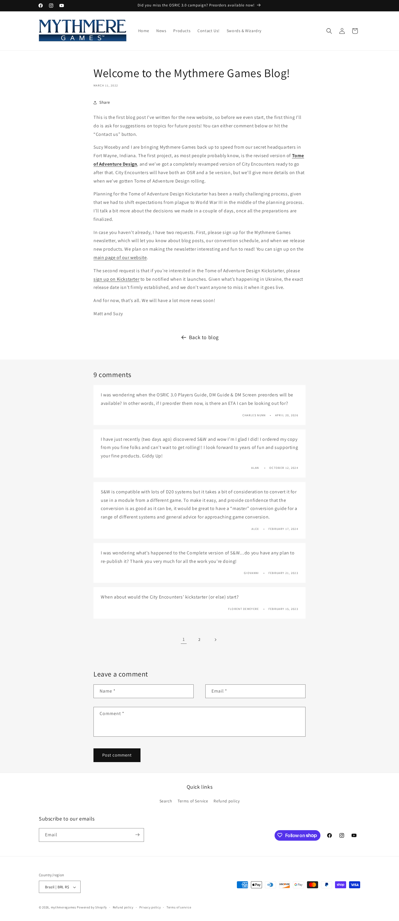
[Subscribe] (137, 835)
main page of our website (120, 257)
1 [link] (184, 639)
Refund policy (227, 801)
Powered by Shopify (92, 908)
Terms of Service (193, 801)
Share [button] (104, 102)
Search (165, 801)
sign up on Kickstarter (116, 279)
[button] (329, 31)
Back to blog (204, 337)
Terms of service (178, 907)
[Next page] (215, 639)
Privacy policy (150, 907)
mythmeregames (63, 908)
